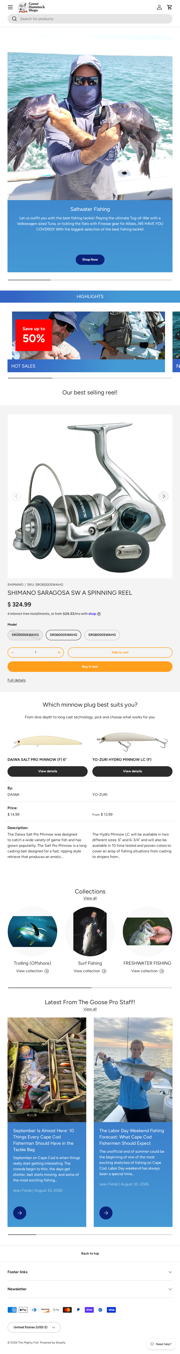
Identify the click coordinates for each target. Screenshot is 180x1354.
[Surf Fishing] (90, 931)
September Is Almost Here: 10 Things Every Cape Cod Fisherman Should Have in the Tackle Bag (43, 1140)
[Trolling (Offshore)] (32, 931)
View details (47, 771)
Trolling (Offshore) (32, 963)
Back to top (90, 1253)
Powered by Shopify (52, 1342)
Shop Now (90, 260)
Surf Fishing (90, 963)
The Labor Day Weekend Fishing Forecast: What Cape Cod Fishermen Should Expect (131, 1137)
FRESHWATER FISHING (147, 963)
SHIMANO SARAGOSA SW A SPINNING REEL (70, 592)
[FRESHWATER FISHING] (147, 931)
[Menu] (10, 7)
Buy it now (90, 667)
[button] (170, 7)
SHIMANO (15, 585)
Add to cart (120, 652)
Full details (17, 680)
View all (90, 898)
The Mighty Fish (28, 1342)
